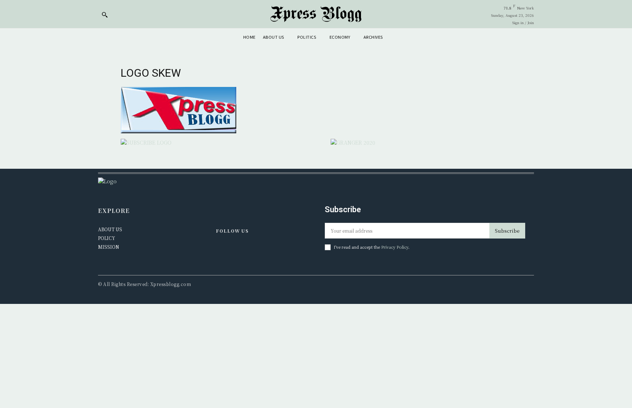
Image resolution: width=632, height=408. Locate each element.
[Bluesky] (252, 250)
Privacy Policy (394, 247)
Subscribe (507, 230)
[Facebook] (221, 250)
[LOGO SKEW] (178, 131)
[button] (104, 14)
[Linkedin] (237, 250)
